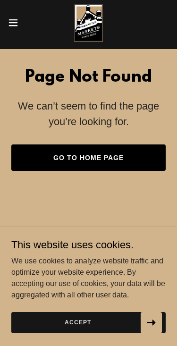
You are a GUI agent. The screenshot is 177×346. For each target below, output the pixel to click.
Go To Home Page (88, 157)
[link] (88, 23)
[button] (16, 22)
